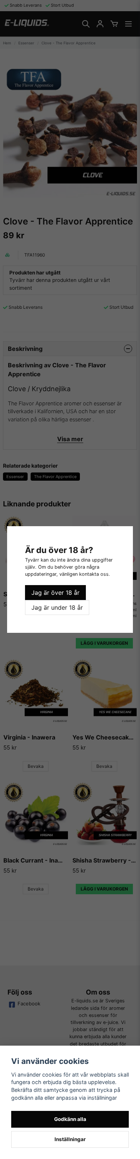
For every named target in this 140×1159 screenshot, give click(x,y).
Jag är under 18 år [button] (57, 607)
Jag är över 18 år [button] (55, 592)
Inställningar (70, 1139)
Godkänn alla (70, 1119)
